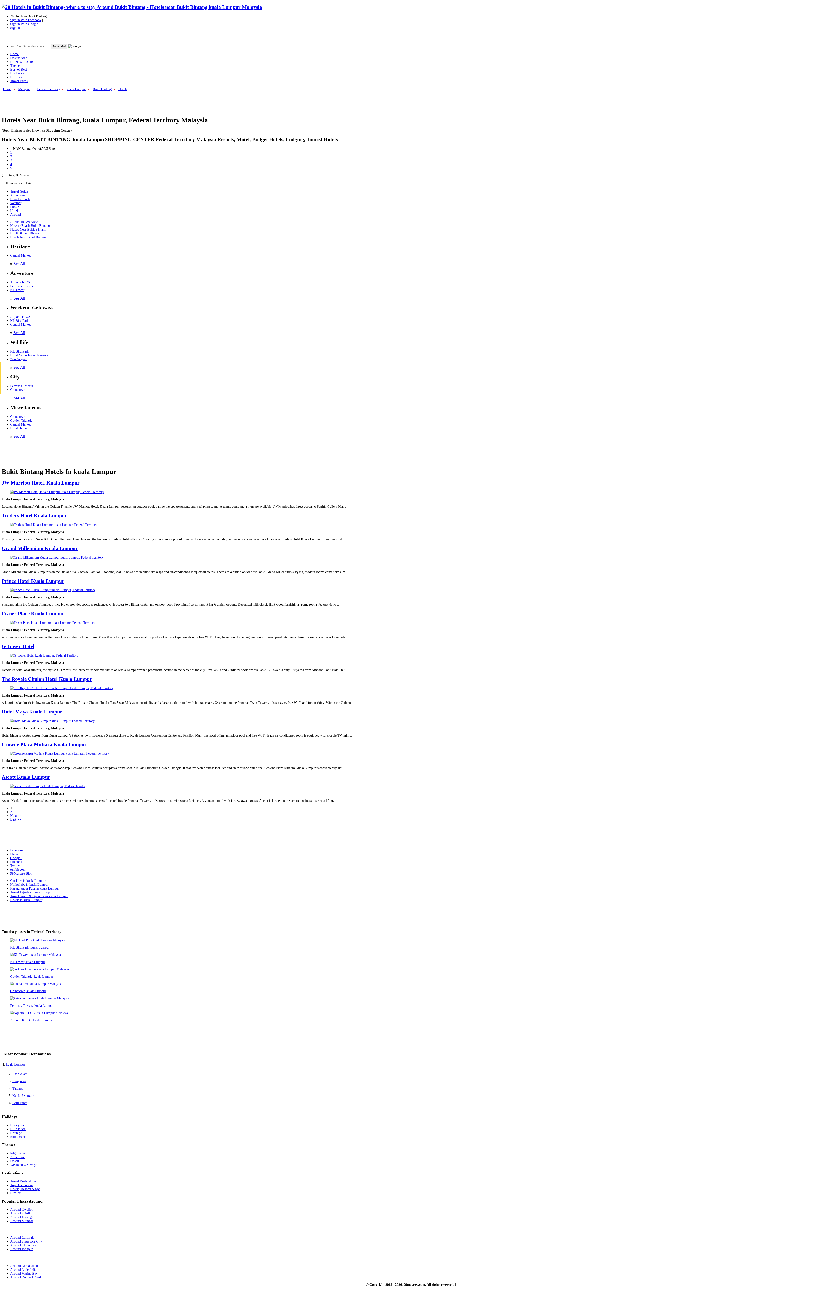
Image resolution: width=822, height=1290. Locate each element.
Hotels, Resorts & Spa (25, 1189)
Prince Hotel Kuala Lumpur (33, 581)
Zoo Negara (18, 359)
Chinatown (17, 389)
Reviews (16, 77)
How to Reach (20, 199)
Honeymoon (18, 1125)
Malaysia (24, 89)
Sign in (15, 28)
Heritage (16, 1133)
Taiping (17, 1088)
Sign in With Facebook (25, 20)
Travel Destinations (23, 1181)
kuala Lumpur (76, 89)
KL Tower (17, 290)
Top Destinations (21, 1185)
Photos (14, 207)
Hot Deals (17, 73)
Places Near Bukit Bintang (28, 229)
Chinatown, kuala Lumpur (28, 991)
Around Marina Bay (24, 1273)
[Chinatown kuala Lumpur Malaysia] (36, 984)
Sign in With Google (24, 24)
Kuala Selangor (22, 1095)
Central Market (20, 255)
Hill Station (18, 1129)
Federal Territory (48, 89)
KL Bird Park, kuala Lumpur (29, 947)
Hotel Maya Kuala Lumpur (32, 712)
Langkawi (19, 1081)
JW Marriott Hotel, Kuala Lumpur (41, 483)
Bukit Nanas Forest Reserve (29, 355)
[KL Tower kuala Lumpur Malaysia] (35, 954)
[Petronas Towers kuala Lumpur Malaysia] (39, 998)
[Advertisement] (80, 101)
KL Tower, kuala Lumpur (27, 962)
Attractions (17, 195)
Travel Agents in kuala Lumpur (31, 892)
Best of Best (18, 69)
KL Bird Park (19, 320)
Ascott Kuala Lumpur (26, 777)
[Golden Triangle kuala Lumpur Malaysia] (39, 969)
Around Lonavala (22, 1237)
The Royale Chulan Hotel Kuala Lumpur (47, 679)
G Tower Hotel (18, 646)
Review (15, 1193)
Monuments (18, 1137)
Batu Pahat (19, 1103)
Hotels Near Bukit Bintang (28, 237)
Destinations (18, 58)
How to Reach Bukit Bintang (30, 225)
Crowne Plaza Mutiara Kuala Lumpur (44, 744)
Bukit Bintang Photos (24, 233)
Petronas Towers (21, 286)
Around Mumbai (21, 1221)
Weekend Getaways (23, 1165)
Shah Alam (19, 1074)
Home (14, 54)
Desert (14, 1161)
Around (15, 214)
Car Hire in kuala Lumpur (27, 880)
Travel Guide (19, 191)
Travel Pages (19, 81)
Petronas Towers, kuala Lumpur (32, 1005)
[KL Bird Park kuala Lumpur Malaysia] (37, 940)
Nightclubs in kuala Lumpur (29, 884)
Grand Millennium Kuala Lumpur (40, 548)
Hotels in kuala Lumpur (26, 900)
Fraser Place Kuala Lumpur (33, 613)
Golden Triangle (21, 420)
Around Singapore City (26, 1241)
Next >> (16, 815)
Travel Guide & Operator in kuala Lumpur (39, 896)
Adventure (17, 1157)
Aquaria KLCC (20, 282)
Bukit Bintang (102, 89)
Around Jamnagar (22, 1217)
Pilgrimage (17, 1153)
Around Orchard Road (25, 1277)
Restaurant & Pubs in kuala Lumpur (34, 888)
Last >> (15, 819)
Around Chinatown (23, 1245)
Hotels (122, 89)
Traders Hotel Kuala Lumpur (34, 515)
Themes (15, 65)
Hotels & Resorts (21, 62)
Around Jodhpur (21, 1249)
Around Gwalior (21, 1209)
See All (19, 263)
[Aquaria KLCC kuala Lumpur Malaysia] (39, 1013)
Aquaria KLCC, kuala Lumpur (31, 1020)
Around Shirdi (20, 1213)
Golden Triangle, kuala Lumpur (31, 976)
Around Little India (23, 1269)
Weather (15, 203)
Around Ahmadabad (24, 1266)
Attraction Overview (24, 222)
